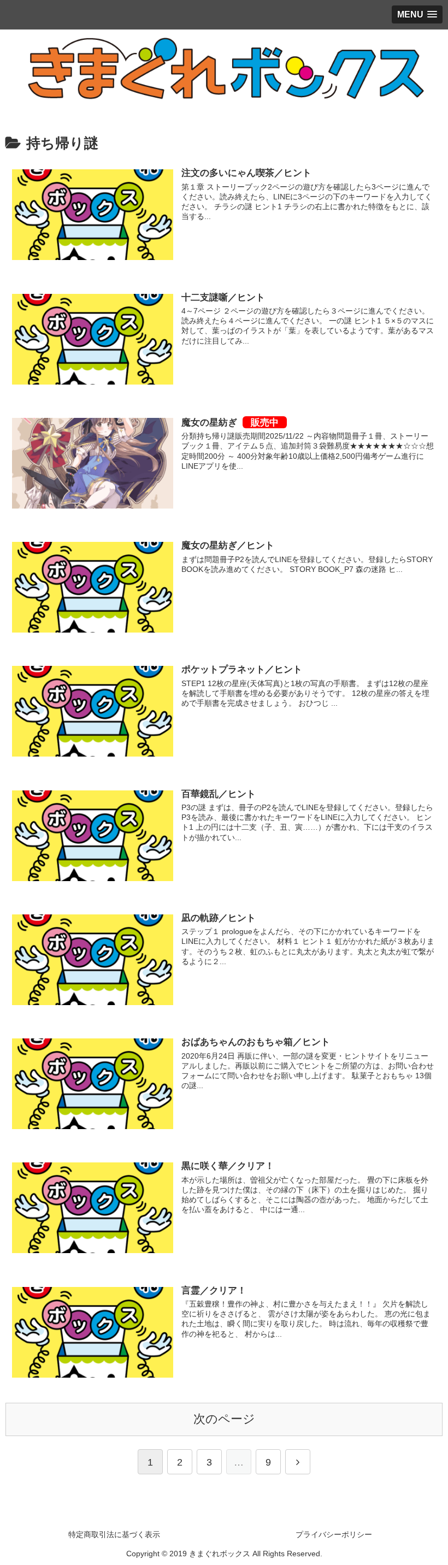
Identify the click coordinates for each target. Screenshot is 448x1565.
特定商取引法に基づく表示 (114, 1534)
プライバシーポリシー (334, 1534)
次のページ (224, 1419)
